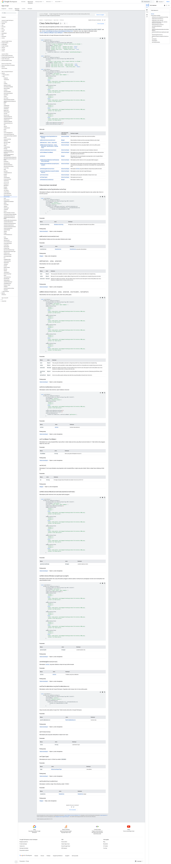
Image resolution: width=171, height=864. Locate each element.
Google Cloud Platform (58, 855)
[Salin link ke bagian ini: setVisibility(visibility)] (59, 781)
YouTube (105, 848)
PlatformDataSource (70, 720)
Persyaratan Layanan (24, 850)
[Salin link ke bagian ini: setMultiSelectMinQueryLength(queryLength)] (70, 576)
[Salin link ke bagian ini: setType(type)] (50, 756)
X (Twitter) (105, 846)
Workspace (13, 2)
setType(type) (43, 177)
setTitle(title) (44, 174)
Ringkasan (4, 8)
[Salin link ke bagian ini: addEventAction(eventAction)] (60, 236)
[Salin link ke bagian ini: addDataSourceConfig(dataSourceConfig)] (67, 189)
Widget (63, 140)
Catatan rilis (22, 846)
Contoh (23, 8)
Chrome (42, 855)
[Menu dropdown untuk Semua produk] (43, 1)
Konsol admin (64, 841)
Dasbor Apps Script (65, 843)
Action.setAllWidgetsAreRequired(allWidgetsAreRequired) (57, 31)
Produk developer (23, 843)
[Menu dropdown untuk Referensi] (52, 1)
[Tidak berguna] (105, 20)
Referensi (48, 1)
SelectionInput (65, 136)
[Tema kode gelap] (102, 38)
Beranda (23, 1)
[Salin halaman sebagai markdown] (65, 23)
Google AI (67, 855)
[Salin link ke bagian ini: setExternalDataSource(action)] (62, 387)
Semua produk (38, 1)
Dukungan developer (24, 848)
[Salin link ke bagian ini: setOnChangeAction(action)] (59, 662)
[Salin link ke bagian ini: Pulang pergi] (47, 229)
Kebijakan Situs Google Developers (62, 816)
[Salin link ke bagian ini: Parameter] (46, 218)
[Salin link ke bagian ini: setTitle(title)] (52, 732)
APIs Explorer (64, 848)
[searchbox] (9, 13)
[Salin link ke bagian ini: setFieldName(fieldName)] (58, 439)
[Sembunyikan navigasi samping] (16, 861)
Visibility (61, 794)
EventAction (58, 249)
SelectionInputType (56, 769)
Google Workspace (48, 20)
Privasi (27, 861)
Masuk (168, 1)
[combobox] (147, 1)
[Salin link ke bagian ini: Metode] (45, 129)
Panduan (10, 8)
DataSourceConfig (58, 224)
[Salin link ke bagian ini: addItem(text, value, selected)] (63, 261)
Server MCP (58, 1)
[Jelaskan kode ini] (100, 38)
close (169, 5)
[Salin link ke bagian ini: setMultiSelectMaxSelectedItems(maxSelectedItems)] (76, 492)
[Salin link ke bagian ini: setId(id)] (47, 465)
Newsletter (105, 843)
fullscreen (167, 5)
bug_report (164, 5)
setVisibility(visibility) (46, 179)
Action (78, 168)
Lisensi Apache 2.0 (103, 815)
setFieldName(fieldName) (46, 152)
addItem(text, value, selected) (48, 142)
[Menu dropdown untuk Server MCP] (62, 1)
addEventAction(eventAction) (47, 140)
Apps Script (30, 1)
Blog (104, 841)
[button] (8, 22)
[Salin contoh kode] (105, 38)
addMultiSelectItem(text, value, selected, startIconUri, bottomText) (49, 146)
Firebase (48, 855)
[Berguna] (103, 20)
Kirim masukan (101, 23)
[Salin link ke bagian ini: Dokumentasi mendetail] (58, 185)
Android (36, 855)
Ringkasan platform (24, 841)
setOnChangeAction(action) (47, 168)
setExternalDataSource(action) (48, 150)
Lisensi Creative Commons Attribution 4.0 (72, 815)
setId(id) (42, 156)
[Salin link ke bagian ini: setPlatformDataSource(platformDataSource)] (71, 686)
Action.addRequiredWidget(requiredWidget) (51, 32)
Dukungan (30, 8)
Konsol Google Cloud (65, 846)
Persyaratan (22, 861)
